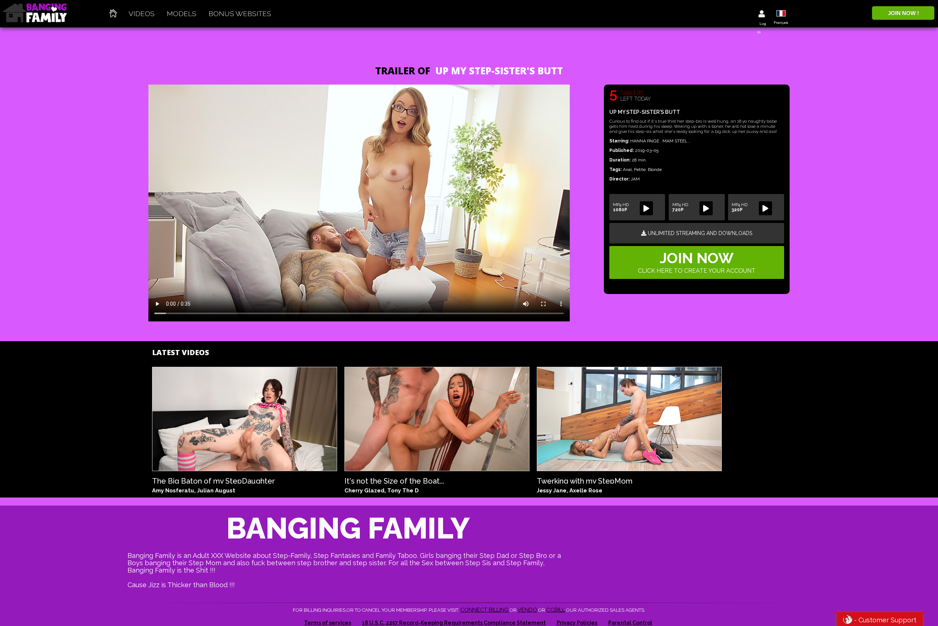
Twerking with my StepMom (584, 480)
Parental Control (630, 623)
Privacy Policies (577, 623)
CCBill (555, 610)
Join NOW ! (903, 13)
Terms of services (327, 623)
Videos (142, 14)
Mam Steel (675, 141)
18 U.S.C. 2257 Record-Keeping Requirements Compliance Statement (454, 623)
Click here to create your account (697, 261)
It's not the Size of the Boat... (394, 480)
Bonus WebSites (239, 14)
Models (181, 14)
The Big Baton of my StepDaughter (213, 480)
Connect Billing (484, 610)
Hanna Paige (645, 141)
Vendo (527, 610)
